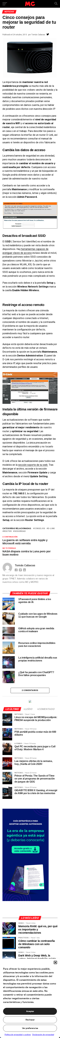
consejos (39, 529)
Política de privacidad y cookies (18, 1035)
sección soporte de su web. (33, 464)
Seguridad (20, 531)
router (8, 531)
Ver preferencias (30, 1028)
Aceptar (30, 1011)
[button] (55, 962)
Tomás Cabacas (38, 35)
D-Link (51, 529)
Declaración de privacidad (43, 1035)
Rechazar (30, 1020)
